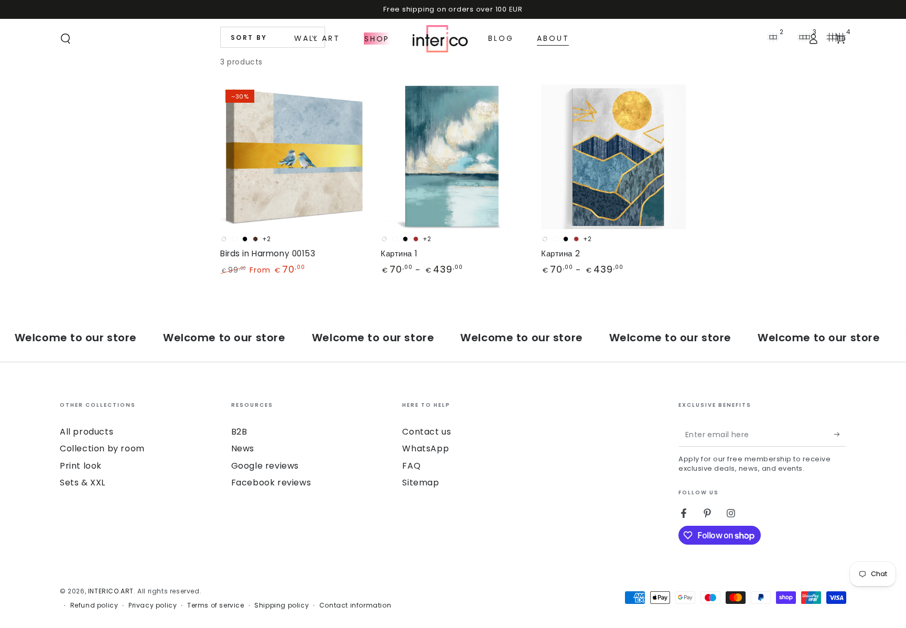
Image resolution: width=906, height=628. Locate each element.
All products (86, 432)
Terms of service (215, 605)
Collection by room (102, 448)
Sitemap (420, 483)
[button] (65, 38)
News (242, 448)
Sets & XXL (82, 483)
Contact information (355, 605)
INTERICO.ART (111, 591)
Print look (81, 466)
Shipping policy (281, 605)
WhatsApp (425, 448)
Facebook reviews (271, 483)
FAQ (411, 466)
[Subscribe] (840, 434)
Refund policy (94, 605)
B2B (239, 432)
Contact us (426, 432)
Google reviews (265, 466)
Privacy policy (152, 605)
